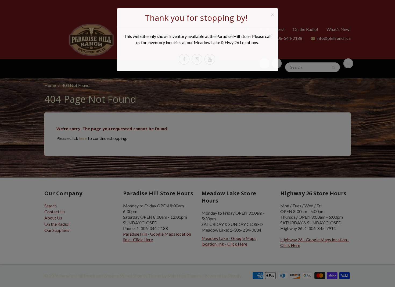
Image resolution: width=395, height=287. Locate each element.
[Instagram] (197, 59)
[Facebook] (184, 59)
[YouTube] (209, 59)
